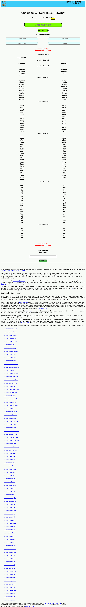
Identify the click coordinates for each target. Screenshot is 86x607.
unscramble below (9, 555)
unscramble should (9, 517)
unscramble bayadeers (11, 421)
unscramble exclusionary (11, 447)
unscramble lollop (9, 386)
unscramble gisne (9, 600)
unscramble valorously (10, 357)
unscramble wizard (9, 466)
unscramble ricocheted (11, 405)
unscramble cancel (9, 488)
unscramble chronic (10, 549)
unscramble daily (9, 536)
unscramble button (9, 491)
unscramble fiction (9, 530)
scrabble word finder (8, 270)
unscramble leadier (9, 396)
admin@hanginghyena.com (52, 603)
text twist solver (20, 270)
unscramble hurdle (9, 456)
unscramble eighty (9, 593)
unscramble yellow (9, 568)
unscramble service (10, 478)
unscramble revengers (10, 424)
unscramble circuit (9, 520)
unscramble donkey (10, 545)
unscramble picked (9, 539)
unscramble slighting (10, 360)
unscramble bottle (9, 507)
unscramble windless (10, 415)
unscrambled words (19, 281)
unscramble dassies (10, 402)
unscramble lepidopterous (11, 373)
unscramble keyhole (10, 418)
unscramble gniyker (10, 581)
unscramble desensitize (11, 399)
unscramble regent (9, 472)
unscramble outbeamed (11, 376)
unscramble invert (9, 587)
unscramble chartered (10, 411)
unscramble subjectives (11, 380)
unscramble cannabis (10, 408)
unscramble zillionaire (10, 392)
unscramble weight (9, 514)
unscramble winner (9, 533)
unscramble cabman (10, 443)
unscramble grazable (10, 453)
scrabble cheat (25, 322)
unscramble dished (9, 344)
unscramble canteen (10, 590)
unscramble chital (9, 370)
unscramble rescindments (11, 440)
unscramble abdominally (11, 389)
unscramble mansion (10, 552)
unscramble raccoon (10, 469)
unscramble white (9, 494)
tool (72, 288)
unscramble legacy (9, 459)
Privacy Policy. (29, 606)
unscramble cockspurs (10, 332)
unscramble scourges (10, 434)
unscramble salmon (10, 571)
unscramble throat (9, 597)
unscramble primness (10, 335)
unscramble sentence (10, 329)
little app (3, 284)
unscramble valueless (10, 450)
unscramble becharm (10, 341)
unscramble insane (9, 463)
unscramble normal (9, 475)
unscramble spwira (9, 542)
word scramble (23, 302)
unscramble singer (9, 526)
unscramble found (9, 504)
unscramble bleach (9, 482)
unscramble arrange (10, 485)
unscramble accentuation (11, 431)
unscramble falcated (10, 427)
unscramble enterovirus (11, 364)
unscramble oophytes (10, 383)
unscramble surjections (11, 351)
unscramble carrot (9, 574)
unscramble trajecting (10, 338)
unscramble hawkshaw (11, 437)
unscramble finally (9, 558)
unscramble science (10, 501)
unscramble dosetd (9, 565)
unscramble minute (9, 561)
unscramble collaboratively (12, 367)
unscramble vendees (10, 354)
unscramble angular (10, 498)
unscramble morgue (10, 577)
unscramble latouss (10, 510)
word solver (29, 311)
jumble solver (43, 308)
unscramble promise (10, 523)
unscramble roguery (10, 348)
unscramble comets (10, 584)
